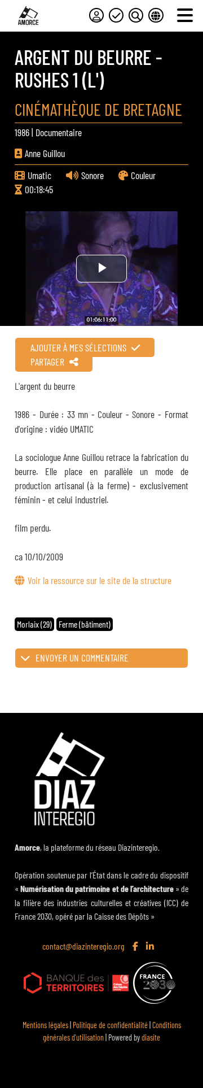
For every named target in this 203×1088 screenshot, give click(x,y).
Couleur (143, 175)
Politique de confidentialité (110, 1025)
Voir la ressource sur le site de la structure (99, 580)
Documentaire (59, 132)
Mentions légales (45, 1025)
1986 (22, 132)
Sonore (92, 175)
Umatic (39, 175)
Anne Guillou (45, 153)
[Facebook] (136, 946)
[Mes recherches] (136, 15)
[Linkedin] (151, 946)
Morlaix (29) (34, 624)
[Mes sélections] (116, 15)
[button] (101, 658)
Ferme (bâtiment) (85, 624)
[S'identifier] (96, 15)
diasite (151, 1037)
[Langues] (155, 15)
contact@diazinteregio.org (83, 946)
